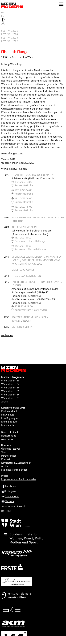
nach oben (7, 335)
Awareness (7, 439)
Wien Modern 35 (10, 391)
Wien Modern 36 (10, 387)
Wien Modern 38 (10, 380)
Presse (4, 476)
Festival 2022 (9, 41)
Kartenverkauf (9, 411)
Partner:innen (8, 456)
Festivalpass (7, 414)
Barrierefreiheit (9, 432)
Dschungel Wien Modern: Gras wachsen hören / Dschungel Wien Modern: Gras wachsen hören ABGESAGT (37, 260)
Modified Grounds (23, 270)
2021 (32, 163)
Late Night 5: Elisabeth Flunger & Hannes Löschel (37, 283)
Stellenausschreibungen (14, 470)
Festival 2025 (9, 30)
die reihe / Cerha (22, 327)
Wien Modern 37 (10, 384)
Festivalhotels (8, 425)
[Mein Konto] (2, 23)
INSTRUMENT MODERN (24, 227)
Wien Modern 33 (10, 398)
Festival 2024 (9, 34)
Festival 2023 (9, 37)
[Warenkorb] (4, 27)
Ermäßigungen (9, 418)
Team (4, 452)
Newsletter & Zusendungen (16, 463)
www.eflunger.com (12, 153)
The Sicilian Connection (26, 276)
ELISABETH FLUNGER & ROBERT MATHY (33, 175)
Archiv (4, 401)
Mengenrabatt (9, 421)
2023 (27, 163)
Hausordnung (8, 435)
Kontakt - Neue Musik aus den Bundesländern (30, 319)
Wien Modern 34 (10, 394)
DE (2, 12)
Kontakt (5, 459)
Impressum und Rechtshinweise (18, 479)
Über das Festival (10, 449)
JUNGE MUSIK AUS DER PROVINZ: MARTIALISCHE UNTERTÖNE (38, 219)
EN (2, 16)
